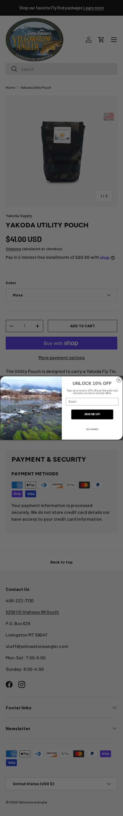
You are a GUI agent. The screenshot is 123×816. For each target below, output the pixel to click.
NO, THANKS (92, 429)
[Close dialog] (119, 379)
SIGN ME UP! (92, 414)
